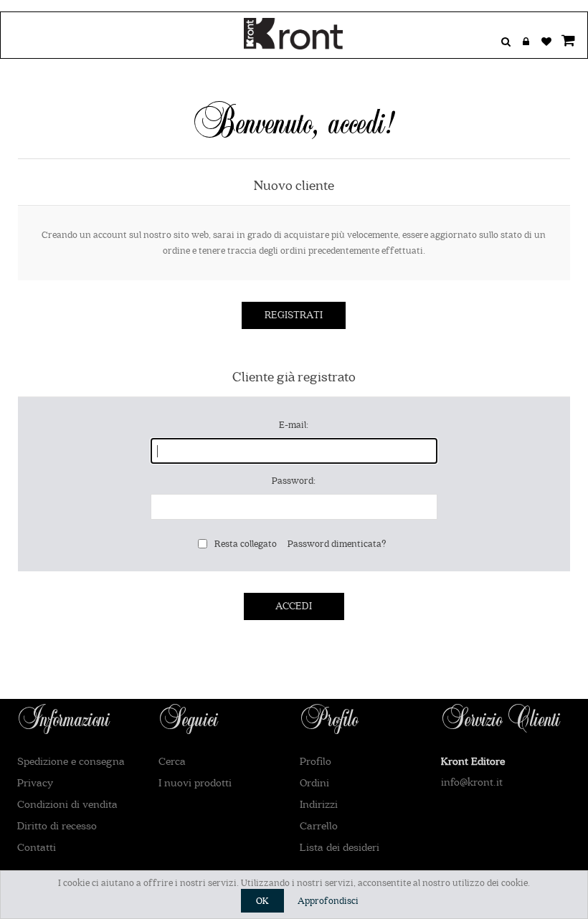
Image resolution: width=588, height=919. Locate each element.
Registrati (294, 315)
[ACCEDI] (526, 45)
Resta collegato (245, 544)
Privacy (35, 783)
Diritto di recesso (57, 826)
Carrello (319, 826)
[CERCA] (505, 45)
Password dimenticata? (337, 544)
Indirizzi (319, 804)
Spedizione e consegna (71, 761)
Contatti (36, 847)
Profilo (315, 761)
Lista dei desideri (339, 847)
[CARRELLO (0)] (566, 45)
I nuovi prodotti (195, 783)
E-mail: (293, 425)
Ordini (314, 783)
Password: (294, 481)
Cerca (172, 761)
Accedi (293, 606)
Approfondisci (328, 901)
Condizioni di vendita (67, 804)
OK (262, 901)
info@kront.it (472, 782)
